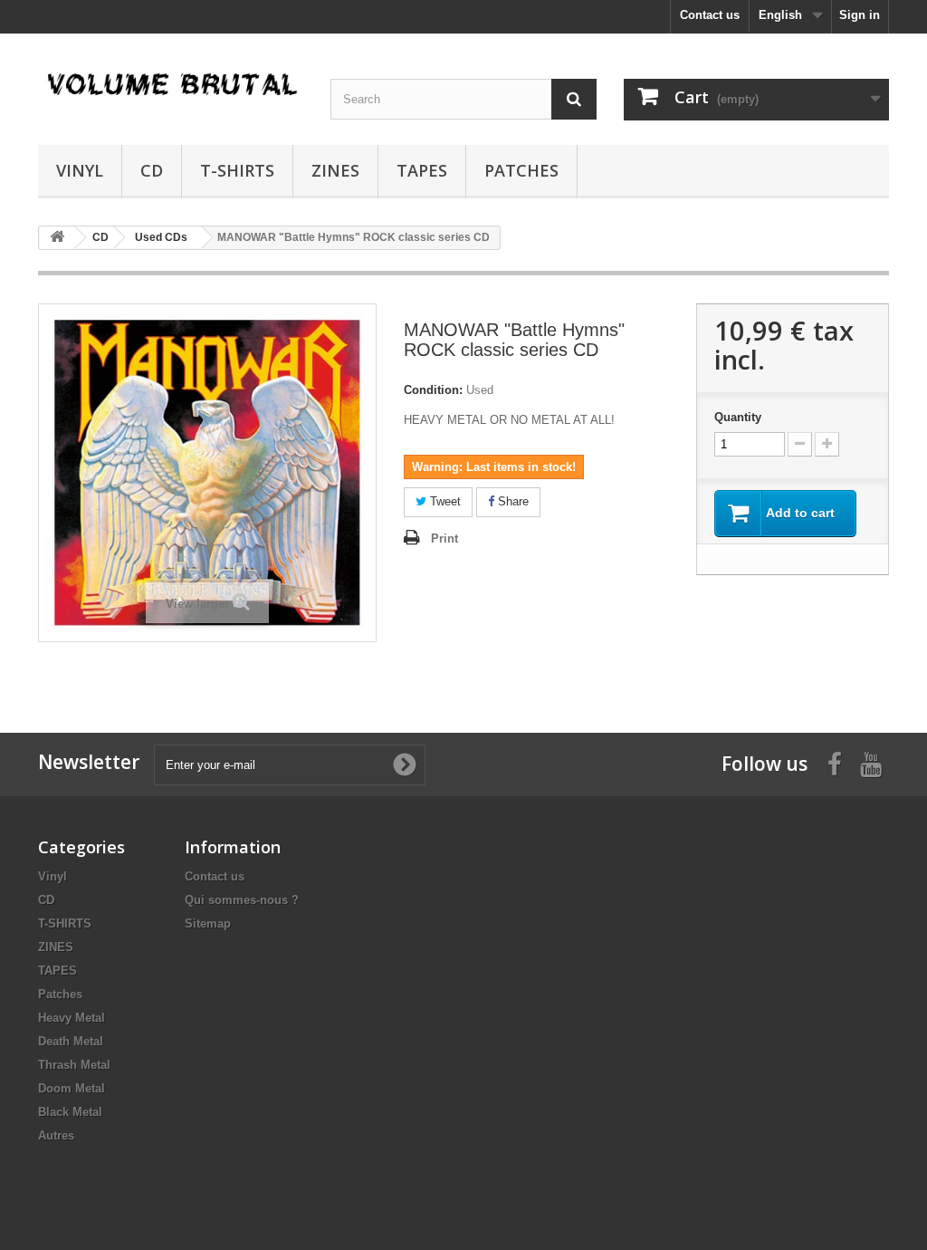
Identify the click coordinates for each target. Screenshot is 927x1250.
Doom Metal (71, 1088)
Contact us (710, 15)
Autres (56, 1135)
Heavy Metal (71, 1017)
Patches (521, 170)
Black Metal (70, 1112)
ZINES (335, 170)
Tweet (443, 501)
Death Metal (70, 1041)
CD (151, 170)
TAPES (422, 170)
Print (444, 538)
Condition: (433, 390)
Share (511, 501)
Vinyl (79, 170)
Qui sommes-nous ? (242, 900)
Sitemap (208, 923)
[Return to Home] (57, 237)
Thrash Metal (74, 1065)
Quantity (737, 417)
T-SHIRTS (237, 170)
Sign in (859, 15)
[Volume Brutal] (170, 84)
